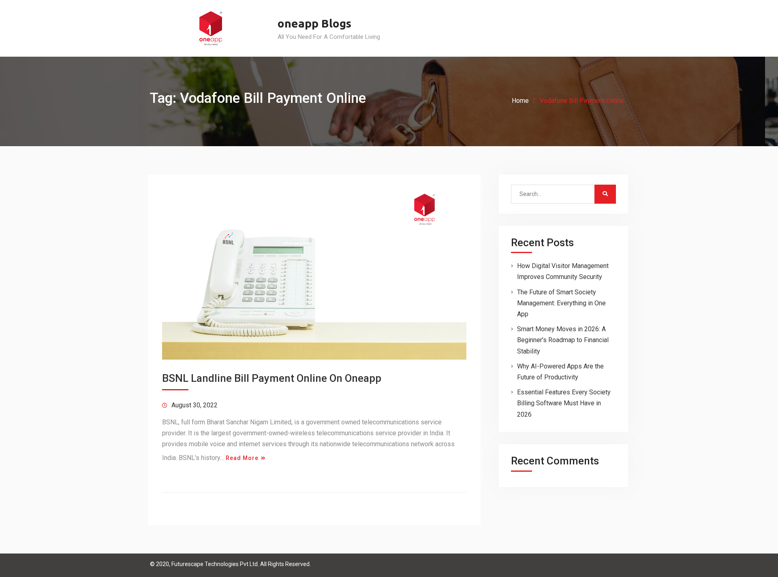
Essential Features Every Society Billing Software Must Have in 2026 (564, 403)
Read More (242, 458)
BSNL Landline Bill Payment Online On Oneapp (271, 378)
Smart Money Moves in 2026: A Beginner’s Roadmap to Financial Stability (563, 340)
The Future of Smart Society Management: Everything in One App (561, 303)
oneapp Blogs (314, 23)
